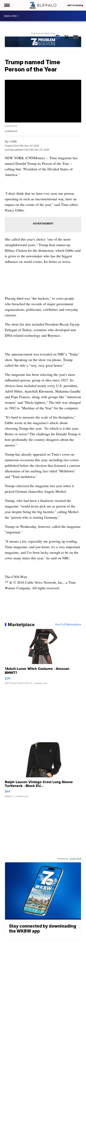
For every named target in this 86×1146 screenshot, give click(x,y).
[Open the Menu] (6, 5)
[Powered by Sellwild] (75, 858)
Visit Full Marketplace (68, 624)
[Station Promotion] (43, 42)
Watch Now (74, 5)
